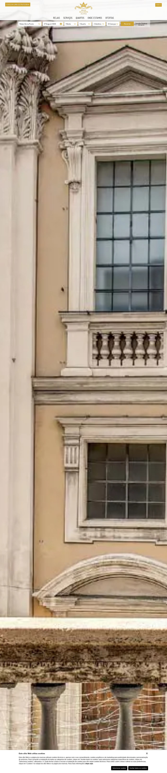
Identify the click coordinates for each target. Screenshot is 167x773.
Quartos (80, 17)
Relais (56, 17)
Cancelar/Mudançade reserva (141, 24)
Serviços (67, 17)
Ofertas (109, 17)
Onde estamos (95, 17)
